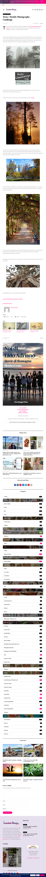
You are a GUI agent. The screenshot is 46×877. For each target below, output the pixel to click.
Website (4, 808)
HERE (19, 835)
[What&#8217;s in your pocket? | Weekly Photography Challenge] (22, 325)
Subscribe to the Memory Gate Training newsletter (13, 298)
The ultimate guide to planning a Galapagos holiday (30, 827)
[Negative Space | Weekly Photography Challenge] (9, 325)
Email (4, 804)
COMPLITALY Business (12, 870)
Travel (25, 824)
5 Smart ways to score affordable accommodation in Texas (30, 760)
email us (33, 97)
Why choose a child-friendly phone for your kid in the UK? (20, 1)
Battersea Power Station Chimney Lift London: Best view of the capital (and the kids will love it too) (12, 453)
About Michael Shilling (7, 303)
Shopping (12, 849)
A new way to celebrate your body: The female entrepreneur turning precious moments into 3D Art (31, 453)
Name (4, 801)
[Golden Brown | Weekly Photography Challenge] (36, 325)
